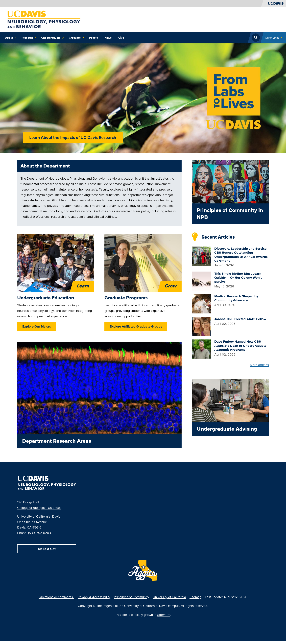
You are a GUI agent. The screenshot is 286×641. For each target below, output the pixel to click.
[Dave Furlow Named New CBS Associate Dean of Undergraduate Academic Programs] (201, 348)
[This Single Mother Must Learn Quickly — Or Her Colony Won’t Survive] (201, 280)
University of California (169, 596)
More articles (259, 364)
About (9, 37)
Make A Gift (47, 548)
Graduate (75, 37)
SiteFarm (163, 614)
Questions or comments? (56, 596)
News (108, 37)
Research (27, 37)
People (93, 37)
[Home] (43, 19)
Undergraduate (50, 37)
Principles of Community (131, 596)
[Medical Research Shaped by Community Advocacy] (201, 303)
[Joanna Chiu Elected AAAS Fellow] (201, 326)
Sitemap (195, 596)
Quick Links (272, 37)
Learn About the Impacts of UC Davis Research (72, 137)
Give (121, 37)
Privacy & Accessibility (94, 596)
